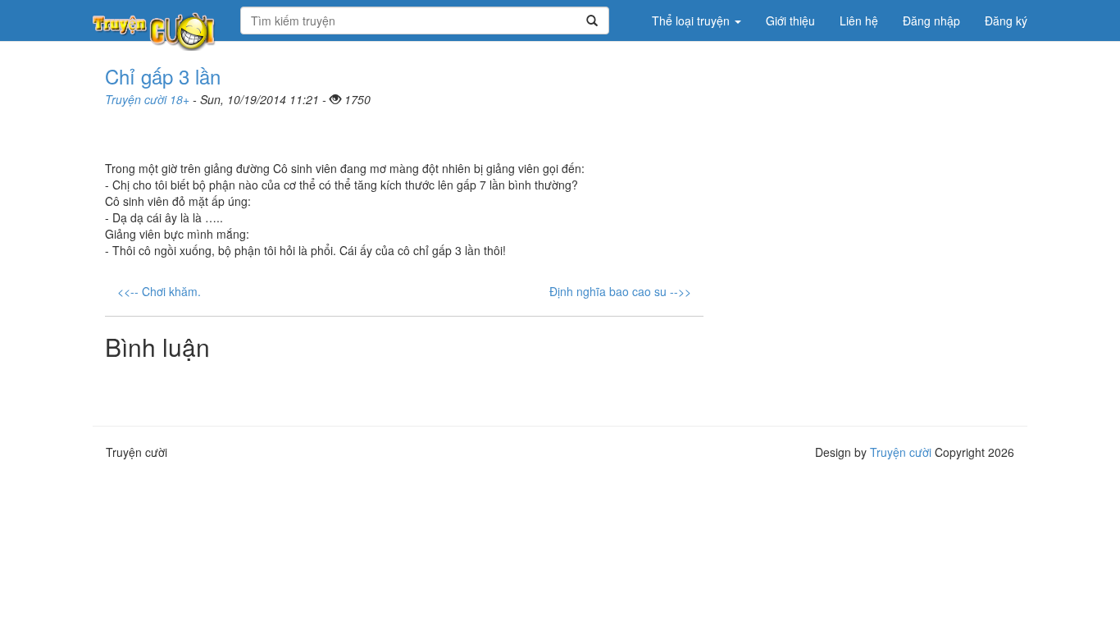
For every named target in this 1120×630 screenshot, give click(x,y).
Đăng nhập (931, 20)
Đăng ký (1006, 20)
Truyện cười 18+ (147, 99)
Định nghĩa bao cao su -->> (620, 291)
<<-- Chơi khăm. (159, 291)
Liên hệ (859, 20)
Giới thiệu (790, 20)
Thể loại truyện (692, 20)
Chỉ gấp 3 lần (163, 76)
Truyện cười (900, 452)
